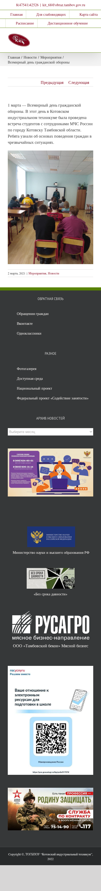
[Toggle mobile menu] (91, 35)
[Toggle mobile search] (82, 35)
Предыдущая (52, 82)
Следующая (78, 82)
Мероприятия (37, 273)
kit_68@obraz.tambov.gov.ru (63, 4)
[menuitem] (13, 14)
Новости (53, 273)
